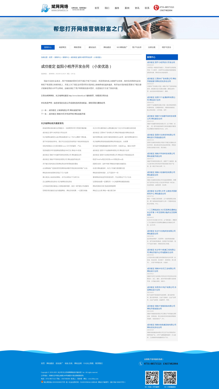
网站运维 (78, 363)
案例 (127, 8)
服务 (117, 8)
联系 (147, 8)
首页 (97, 8)
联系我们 (99, 363)
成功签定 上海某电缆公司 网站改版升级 (65, 110)
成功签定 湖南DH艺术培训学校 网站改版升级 (67, 114)
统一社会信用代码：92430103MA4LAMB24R (81, 382)
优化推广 (59, 363)
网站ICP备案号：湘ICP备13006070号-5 (111, 382)
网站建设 (50, 363)
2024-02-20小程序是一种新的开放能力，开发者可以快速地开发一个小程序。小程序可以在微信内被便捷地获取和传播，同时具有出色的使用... (161, 67)
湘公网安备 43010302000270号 (54, 382)
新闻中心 (58, 57)
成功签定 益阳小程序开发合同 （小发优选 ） (87, 57)
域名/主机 (69, 363)
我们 (107, 8)
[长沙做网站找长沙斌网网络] (64, 15)
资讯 (137, 8)
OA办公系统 (88, 363)
